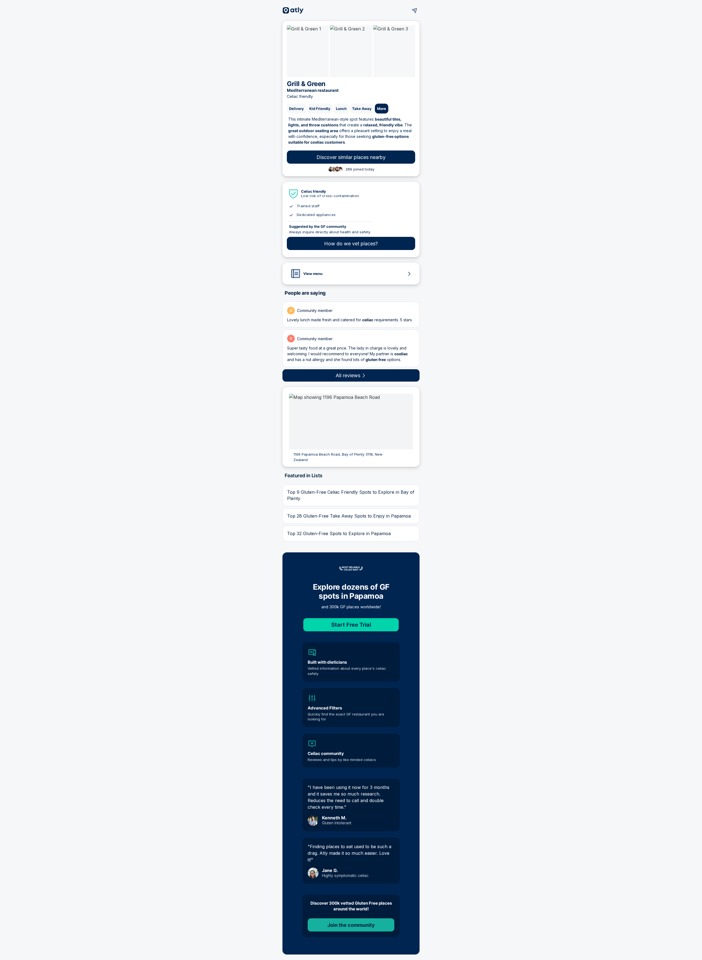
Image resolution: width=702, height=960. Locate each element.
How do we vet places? (351, 243)
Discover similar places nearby (351, 157)
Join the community (351, 925)
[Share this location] (415, 10)
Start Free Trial (351, 624)
